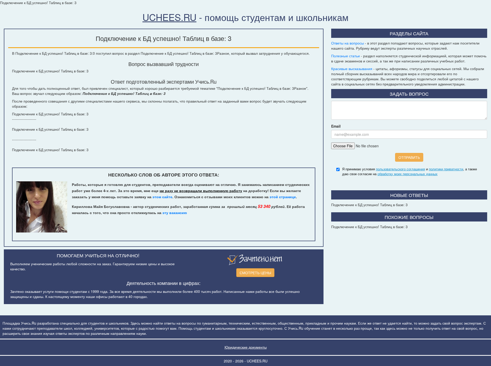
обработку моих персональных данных (407, 173)
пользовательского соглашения (400, 169)
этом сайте (162, 196)
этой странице (283, 196)
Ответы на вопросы (347, 43)
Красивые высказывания (351, 68)
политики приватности (446, 169)
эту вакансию (174, 212)
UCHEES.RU (169, 17)
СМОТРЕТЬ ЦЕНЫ (255, 272)
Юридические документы (246, 347)
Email (336, 126)
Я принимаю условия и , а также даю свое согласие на (409, 171)
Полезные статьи (345, 55)
